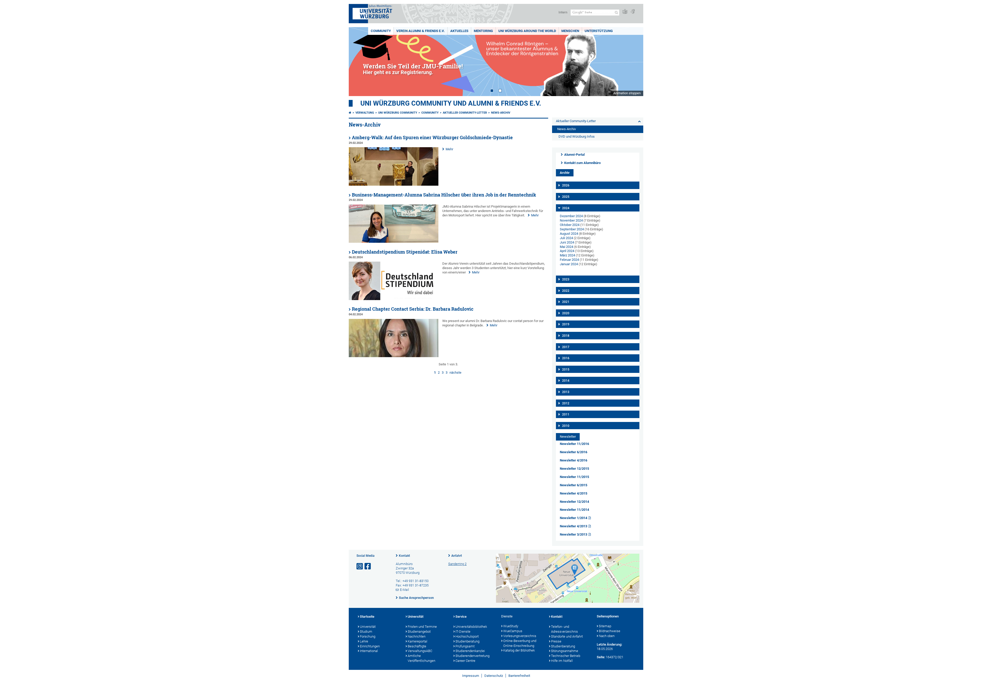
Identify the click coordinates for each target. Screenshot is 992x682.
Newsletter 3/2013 (573, 534)
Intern (563, 12)
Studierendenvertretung (472, 656)
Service (461, 616)
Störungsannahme (564, 651)
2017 (565, 347)
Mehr (449, 149)
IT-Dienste (462, 631)
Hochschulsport (467, 636)
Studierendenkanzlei (470, 651)
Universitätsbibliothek (471, 627)
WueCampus (512, 631)
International (369, 651)
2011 (565, 414)
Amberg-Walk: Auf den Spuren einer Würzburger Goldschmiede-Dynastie (432, 137)
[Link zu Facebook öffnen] (368, 566)
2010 (565, 426)
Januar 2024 (569, 264)
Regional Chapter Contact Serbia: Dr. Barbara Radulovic (412, 309)
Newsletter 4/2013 (573, 526)
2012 (565, 403)
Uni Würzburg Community (397, 112)
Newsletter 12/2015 (574, 469)
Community (381, 31)
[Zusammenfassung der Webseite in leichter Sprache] (625, 11)
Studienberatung (467, 641)
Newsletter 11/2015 (574, 477)
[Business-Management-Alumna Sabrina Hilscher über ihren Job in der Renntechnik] (393, 242)
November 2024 (571, 220)
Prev (357, 61)
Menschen (570, 31)
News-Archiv (500, 112)
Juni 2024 (567, 242)
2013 (565, 392)
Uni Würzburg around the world (527, 31)
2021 (565, 302)
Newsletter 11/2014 (574, 510)
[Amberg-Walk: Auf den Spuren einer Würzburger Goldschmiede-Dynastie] (393, 184)
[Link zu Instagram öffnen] (360, 566)
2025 (565, 197)
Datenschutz (493, 676)
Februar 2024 (569, 260)
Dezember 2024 (571, 216)
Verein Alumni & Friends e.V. (420, 31)
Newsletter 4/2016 (573, 460)
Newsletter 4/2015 (573, 493)
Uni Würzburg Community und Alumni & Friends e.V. (450, 103)
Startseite (367, 616)
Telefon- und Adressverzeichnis (564, 629)
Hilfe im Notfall (562, 661)
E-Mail (404, 590)
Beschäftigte (417, 646)
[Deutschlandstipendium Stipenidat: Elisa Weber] (393, 299)
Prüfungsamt (465, 646)
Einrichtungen (370, 646)
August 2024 (569, 234)
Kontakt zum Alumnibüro (582, 163)
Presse (556, 641)
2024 (565, 208)
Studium (366, 631)
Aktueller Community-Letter (465, 112)
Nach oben (607, 636)
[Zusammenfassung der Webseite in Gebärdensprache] (633, 11)
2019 (565, 324)
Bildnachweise (609, 631)
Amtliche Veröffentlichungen (421, 658)
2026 (565, 185)
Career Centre (465, 661)
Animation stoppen (627, 93)
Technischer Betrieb (565, 656)
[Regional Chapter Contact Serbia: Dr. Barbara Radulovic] (393, 356)
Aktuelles (459, 31)
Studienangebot (419, 631)
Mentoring (483, 31)
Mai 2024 (566, 247)
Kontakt (404, 556)
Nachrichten (416, 636)
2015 (565, 369)
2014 (565, 380)
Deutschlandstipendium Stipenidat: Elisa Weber (405, 252)
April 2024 (567, 251)
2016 (565, 358)
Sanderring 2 (457, 564)
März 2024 (567, 255)
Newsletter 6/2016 (573, 452)
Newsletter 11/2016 (574, 444)
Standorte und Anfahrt (567, 636)
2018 (565, 336)
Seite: (601, 657)
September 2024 (572, 229)
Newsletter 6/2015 (573, 485)
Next (634, 61)
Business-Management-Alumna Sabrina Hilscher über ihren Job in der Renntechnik (444, 195)
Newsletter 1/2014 (573, 518)
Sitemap (605, 626)
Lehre (364, 641)
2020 (565, 313)
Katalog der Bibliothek (519, 650)
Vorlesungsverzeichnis (519, 636)
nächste (455, 372)
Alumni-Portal (574, 154)
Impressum (470, 676)
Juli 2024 (566, 238)
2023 (565, 279)
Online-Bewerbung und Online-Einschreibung (519, 643)
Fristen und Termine (422, 627)
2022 (565, 291)
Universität (368, 627)
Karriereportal (417, 641)
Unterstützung (599, 31)
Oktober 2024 (569, 225)
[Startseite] (350, 112)
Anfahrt (456, 556)
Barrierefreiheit (519, 676)
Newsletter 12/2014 (574, 502)
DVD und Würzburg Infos (577, 136)
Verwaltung (364, 112)
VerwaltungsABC (420, 651)
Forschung (367, 636)
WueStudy (510, 626)
